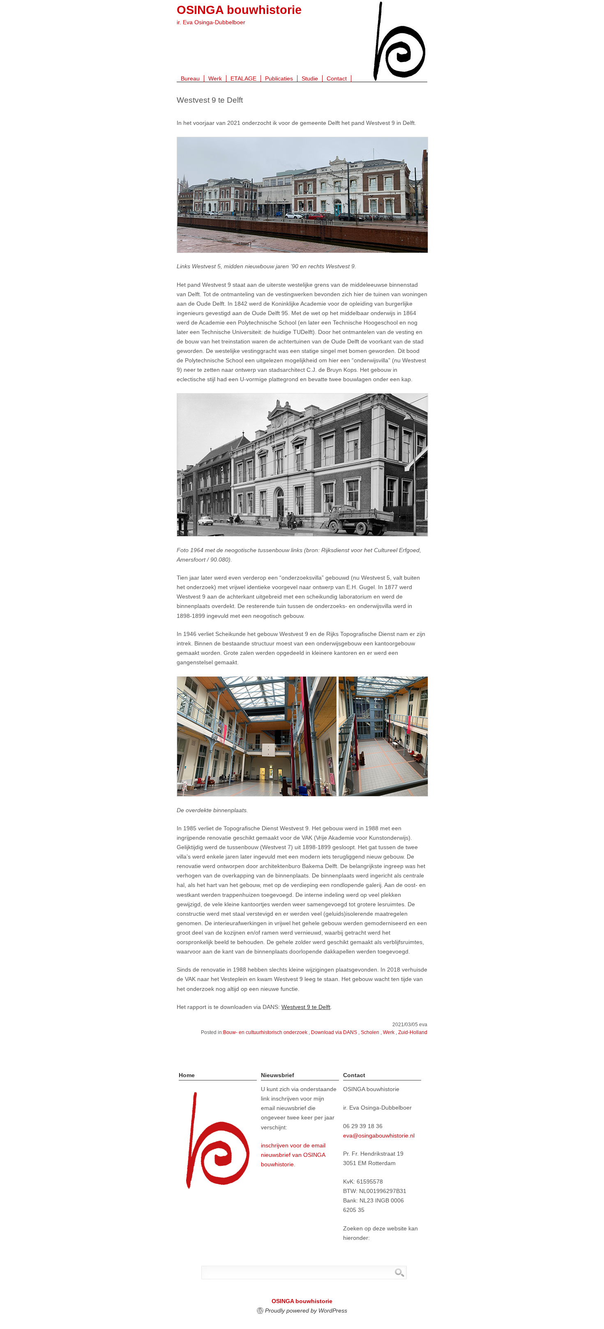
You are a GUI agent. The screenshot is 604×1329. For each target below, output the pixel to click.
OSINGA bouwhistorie (239, 9)
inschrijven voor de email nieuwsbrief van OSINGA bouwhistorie (293, 1155)
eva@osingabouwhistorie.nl (379, 1135)
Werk (215, 78)
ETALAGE (243, 78)
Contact (337, 78)
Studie (310, 78)
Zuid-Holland (412, 1032)
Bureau (190, 78)
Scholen (370, 1032)
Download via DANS (334, 1032)
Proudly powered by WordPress (306, 1310)
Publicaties (279, 78)
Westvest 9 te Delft (305, 1007)
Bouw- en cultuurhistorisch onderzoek (265, 1032)
